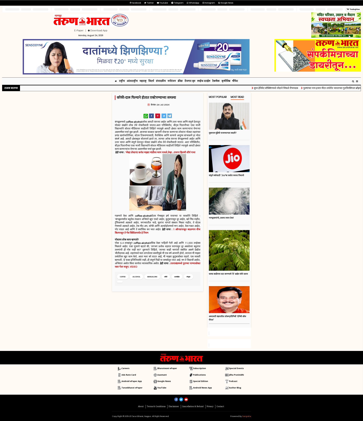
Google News (226, 2)
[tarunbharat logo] (181, 357)
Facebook (136, 2)
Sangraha (246, 416)
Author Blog (235, 387)
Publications (199, 374)
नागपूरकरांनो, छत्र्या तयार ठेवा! (221, 217)
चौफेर (235, 81)
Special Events (236, 368)
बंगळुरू (188, 277)
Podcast (233, 381)
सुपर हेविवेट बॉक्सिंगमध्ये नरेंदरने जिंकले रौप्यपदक (264, 88)
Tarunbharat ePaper (132, 387)
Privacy (210, 406)
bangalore (152, 277)
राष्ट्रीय (122, 81)
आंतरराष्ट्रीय (132, 81)
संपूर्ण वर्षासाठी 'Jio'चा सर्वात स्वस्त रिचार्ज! (226, 175)
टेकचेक (216, 81)
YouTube (161, 387)
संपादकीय (161, 81)
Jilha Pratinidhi (236, 374)
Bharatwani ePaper (167, 368)
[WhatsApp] (145, 116)
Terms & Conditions (156, 406)
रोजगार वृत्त (190, 81)
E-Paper (79, 30)
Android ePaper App (132, 381)
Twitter (150, 2)
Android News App (202, 387)
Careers (125, 368)
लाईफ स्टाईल (203, 81)
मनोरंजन (172, 81)
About (141, 406)
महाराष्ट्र (143, 81)
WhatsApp (193, 2)
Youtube (163, 2)
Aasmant (162, 374)
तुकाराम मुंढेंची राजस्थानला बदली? (223, 133)
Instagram (209, 2)
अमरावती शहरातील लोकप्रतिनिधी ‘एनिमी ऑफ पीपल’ (227, 318)
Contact (220, 406)
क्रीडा (180, 81)
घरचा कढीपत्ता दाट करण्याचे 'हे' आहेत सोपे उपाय (228, 274)
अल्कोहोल (177, 277)
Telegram (178, 2)
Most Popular (218, 97)
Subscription (199, 368)
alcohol (136, 277)
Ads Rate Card (129, 374)
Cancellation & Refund (192, 406)
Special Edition (200, 381)
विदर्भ (151, 81)
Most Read (237, 97)
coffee (122, 277)
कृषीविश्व (226, 81)
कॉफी (165, 277)
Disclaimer (174, 406)
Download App (98, 30)
